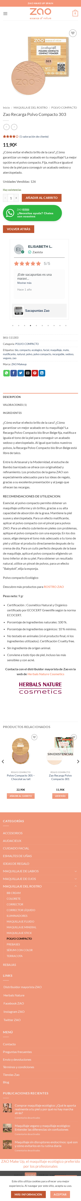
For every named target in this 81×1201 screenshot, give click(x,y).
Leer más (60, 796)
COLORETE (14, 898)
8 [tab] (54, 326)
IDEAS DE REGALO (16, 863)
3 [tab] (25, 326)
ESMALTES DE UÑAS (17, 856)
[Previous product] (14, 127)
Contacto (9, 1044)
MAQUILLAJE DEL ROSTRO (31, 107)
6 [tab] (42, 326)
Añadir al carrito (42, 197)
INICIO (18, 1175)
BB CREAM (14, 893)
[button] (5, 13)
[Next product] (6, 127)
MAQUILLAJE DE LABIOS (21, 871)
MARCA (43, 1175)
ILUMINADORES (17, 915)
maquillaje (56, 350)
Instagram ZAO (14, 1011)
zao (14, 358)
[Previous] (3, 769)
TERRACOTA (15, 956)
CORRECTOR (15, 904)
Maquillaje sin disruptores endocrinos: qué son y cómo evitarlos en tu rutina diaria (46, 1144)
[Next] (77, 769)
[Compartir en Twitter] (20, 373)
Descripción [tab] (12, 396)
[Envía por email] (28, 373)
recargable (58, 354)
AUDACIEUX (12, 841)
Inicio (6, 107)
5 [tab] (36, 326)
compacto (24, 350)
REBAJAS (9, 964)
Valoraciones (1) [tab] (15, 404)
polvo (29, 354)
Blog (6, 1082)
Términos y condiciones (18, 1067)
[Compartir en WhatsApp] (6, 373)
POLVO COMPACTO (64, 107)
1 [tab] (13, 326)
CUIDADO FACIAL (16, 848)
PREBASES (13, 944)
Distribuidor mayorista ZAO (23, 987)
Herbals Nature (14, 995)
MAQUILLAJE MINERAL (21, 927)
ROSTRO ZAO (54, 586)
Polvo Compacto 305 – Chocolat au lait (21, 777)
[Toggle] (75, 871)
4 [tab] (31, 326)
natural (21, 354)
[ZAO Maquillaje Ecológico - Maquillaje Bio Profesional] (40, 13)
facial (46, 350)
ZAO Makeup (19, 364)
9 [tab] (60, 326)
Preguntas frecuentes (17, 1052)
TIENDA (30, 1175)
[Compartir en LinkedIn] (42, 373)
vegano (7, 358)
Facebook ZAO (14, 1003)
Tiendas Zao (11, 1074)
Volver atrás (18, 229)
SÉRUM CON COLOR (20, 950)
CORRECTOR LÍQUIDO (21, 910)
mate (66, 350)
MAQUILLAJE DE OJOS (19, 879)
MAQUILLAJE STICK (19, 933)
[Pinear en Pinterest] (35, 373)
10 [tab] (66, 326)
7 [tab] (48, 326)
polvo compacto (42, 354)
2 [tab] (19, 326)
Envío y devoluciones (17, 1059)
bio (16, 350)
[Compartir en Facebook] (13, 373)
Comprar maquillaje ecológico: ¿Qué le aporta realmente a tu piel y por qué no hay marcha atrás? (45, 1109)
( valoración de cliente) (34, 136)
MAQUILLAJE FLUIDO (20, 921)
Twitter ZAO (12, 1020)
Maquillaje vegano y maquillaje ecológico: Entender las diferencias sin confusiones (42, 1127)
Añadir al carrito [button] (21, 796)
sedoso (69, 354)
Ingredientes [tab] (12, 412)
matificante (9, 354)
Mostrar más (24, 282)
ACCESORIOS (12, 833)
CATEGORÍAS (58, 1175)
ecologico (37, 350)
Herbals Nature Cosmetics (46, 674)
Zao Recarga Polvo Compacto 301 (60, 777)
